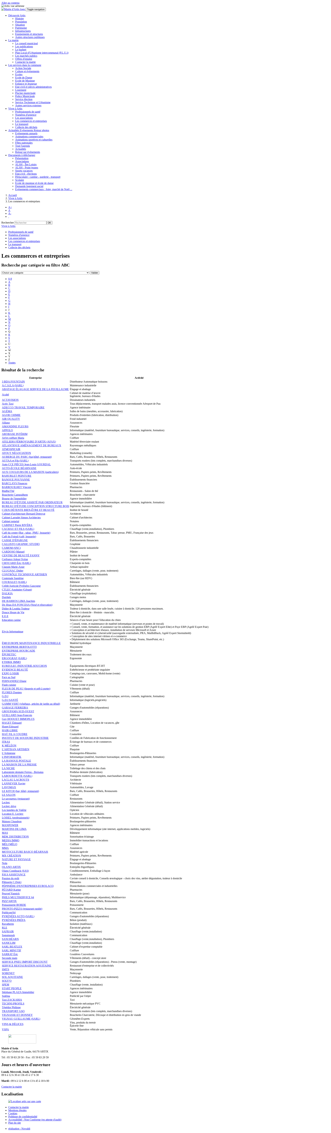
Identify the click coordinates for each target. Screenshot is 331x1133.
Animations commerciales (29, 136)
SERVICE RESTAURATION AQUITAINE (26, 965)
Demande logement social (29, 186)
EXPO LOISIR (10, 673)
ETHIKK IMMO (11, 662)
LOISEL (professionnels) (15, 817)
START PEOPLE (12, 988)
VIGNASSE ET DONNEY (17, 1014)
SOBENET (8, 973)
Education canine (11, 620)
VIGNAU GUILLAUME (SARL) (21, 1018)
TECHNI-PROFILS (13, 1003)
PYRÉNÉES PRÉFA (14, 920)
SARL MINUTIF (11, 950)
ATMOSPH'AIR (11, 449)
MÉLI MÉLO (9, 844)
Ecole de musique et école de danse (34, 183)
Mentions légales (17, 1110)
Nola (4, 863)
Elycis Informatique (12, 631)
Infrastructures (23, 30)
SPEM (5, 984)
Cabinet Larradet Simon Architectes (21, 517)
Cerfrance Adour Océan (15, 559)
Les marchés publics (26, 55)
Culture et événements (27, 71)
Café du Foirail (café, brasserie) (19, 536)
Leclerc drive (9, 806)
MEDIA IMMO (10, 840)
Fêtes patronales (24, 142)
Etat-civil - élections (26, 173)
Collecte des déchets (26, 127)
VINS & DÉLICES (12, 1024)
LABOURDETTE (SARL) (17, 775)
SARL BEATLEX (12, 946)
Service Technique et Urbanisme (33, 102)
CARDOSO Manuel (13, 551)
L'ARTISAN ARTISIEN (15, 749)
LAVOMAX (9, 787)
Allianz (6, 422)
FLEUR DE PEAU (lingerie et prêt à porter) (26, 688)
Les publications (24, 46)
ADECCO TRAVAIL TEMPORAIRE (23, 407)
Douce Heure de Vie (13, 612)
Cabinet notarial (10, 521)
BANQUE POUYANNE (16, 479)
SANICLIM (8, 942)
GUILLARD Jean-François (17, 715)
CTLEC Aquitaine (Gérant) (17, 589)
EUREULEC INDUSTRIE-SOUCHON (24, 665)
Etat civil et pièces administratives (33, 86)
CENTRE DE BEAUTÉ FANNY (21, 555)
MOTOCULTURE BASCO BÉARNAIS (25, 851)
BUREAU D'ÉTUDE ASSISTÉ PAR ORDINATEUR (32, 502)
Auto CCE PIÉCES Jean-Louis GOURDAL (26, 464)
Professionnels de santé (27, 111)
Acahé (5, 394)
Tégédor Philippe (11, 1007)
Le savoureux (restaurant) (16, 798)
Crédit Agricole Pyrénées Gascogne (21, 585)
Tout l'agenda (22, 145)
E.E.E (5, 616)
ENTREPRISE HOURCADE (18, 650)
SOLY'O (7, 980)
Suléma (6, 996)
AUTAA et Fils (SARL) (15, 460)
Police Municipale (25, 96)
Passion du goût (10, 878)
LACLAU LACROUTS (15, 779)
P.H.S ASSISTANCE (14, 874)
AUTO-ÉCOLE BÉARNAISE (19, 468)
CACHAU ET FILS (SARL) (18, 528)
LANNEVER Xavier (13, 783)
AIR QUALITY (11, 418)
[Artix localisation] (24, 1101)
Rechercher (7, 222)
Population (21, 21)
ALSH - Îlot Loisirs (26, 164)
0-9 (10, 278)
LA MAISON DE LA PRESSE (19, 764)
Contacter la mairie (25, 62)
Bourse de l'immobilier (14, 498)
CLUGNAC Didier (12, 570)
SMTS (5, 969)
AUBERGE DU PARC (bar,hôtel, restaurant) (27, 456)
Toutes (12, 362)
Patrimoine (21, 27)
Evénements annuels (26, 133)
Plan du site (14, 1122)
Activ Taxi (7, 403)
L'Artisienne (8, 753)
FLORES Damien (12, 692)
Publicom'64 (9, 912)
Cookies (12, 1113)
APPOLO (7, 430)
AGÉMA (7, 411)
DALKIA (7, 593)
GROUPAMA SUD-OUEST (18, 711)
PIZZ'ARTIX (9, 901)
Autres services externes (28, 105)
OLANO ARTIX (11, 866)
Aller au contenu (10, 2)
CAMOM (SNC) (11, 547)
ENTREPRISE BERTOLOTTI (19, 646)
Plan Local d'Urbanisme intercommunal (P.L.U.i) (41, 52)
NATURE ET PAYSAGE (16, 859)
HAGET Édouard (12, 722)
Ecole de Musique (25, 80)
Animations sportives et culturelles (33, 139)
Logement (20, 89)
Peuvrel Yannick (11, 893)
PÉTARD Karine (11, 889)
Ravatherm (8, 923)
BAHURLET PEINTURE (16, 475)
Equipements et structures (29, 34)
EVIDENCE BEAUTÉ (15, 669)
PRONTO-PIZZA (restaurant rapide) (22, 908)
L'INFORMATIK (11, 756)
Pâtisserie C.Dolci (11, 882)
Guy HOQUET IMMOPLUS (18, 719)
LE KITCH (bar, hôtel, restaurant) (20, 791)
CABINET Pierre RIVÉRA (17, 525)
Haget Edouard (10, 726)
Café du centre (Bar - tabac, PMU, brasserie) (26, 532)
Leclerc (6, 802)
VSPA (5, 1029)
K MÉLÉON (9, 745)
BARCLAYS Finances (14, 483)
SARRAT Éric (10, 954)
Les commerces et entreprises (31, 121)
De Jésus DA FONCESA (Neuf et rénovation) (27, 604)
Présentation (21, 158)
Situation (20, 24)
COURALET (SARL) (14, 582)
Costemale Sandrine (13, 578)
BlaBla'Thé (8, 490)
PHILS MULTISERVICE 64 (18, 897)
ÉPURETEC (9, 654)
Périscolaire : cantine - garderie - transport (37, 176)
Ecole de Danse (23, 77)
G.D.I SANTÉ (10, 700)
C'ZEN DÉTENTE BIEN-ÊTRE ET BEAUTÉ (28, 509)
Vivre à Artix (15, 198)
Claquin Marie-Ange (13, 566)
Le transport (21, 124)
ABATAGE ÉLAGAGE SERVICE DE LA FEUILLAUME (35, 389)
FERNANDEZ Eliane (14, 681)
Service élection (23, 99)
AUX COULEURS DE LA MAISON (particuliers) (30, 472)
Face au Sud (8, 677)
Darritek (6, 597)
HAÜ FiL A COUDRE (14, 734)
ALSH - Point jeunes (26, 167)
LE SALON (9, 794)
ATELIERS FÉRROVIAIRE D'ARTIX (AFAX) (29, 441)
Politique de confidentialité (22, 1116)
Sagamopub (8, 935)
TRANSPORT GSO (13, 1011)
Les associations (24, 117)
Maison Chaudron (12, 821)
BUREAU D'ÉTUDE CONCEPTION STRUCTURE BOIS (35, 506)
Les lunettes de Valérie (14, 810)
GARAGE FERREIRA (15, 707)
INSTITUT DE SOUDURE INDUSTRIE (25, 737)
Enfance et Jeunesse (26, 83)
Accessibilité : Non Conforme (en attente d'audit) (34, 1119)
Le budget (20, 49)
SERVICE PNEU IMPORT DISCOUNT (25, 961)
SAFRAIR (8, 931)
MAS (5, 832)
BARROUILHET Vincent (16, 487)
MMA (5, 848)
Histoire (19, 18)
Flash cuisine (9, 684)
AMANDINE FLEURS (15, 426)
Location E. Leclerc (12, 813)
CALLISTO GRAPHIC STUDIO (21, 544)
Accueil (12, 195)
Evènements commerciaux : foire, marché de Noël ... (43, 189)
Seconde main (9, 958)
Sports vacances (24, 170)
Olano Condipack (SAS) (15, 870)
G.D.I (5, 696)
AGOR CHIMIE (11, 415)
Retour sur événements (27, 152)
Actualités (20, 148)
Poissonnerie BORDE (14, 904)
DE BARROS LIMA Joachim (18, 601)
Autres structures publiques (30, 37)
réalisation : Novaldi (19, 1128)
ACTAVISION (10, 399)
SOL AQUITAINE (12, 977)
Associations (22, 161)
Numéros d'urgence (25, 114)
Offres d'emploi (23, 58)
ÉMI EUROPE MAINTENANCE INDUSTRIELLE (31, 643)
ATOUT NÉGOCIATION (16, 453)
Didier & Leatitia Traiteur (15, 608)
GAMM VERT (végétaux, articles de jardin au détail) (31, 703)
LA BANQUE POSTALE (16, 760)
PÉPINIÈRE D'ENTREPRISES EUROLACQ (28, 885)
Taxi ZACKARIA (12, 999)
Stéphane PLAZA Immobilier (18, 992)
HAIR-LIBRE (10, 730)
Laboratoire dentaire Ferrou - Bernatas (22, 772)
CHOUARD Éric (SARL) (16, 563)
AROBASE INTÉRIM (14, 434)
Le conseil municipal (26, 43)
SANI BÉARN (10, 939)
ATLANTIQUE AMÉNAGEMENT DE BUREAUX (31, 445)
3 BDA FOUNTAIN (13, 381)
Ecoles (18, 74)
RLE (4, 927)
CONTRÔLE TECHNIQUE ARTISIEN (24, 574)
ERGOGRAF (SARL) (14, 658)
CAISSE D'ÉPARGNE (15, 540)
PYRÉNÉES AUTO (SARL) (18, 916)
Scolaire (19, 180)
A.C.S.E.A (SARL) (12, 385)
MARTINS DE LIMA (14, 829)
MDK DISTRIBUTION (15, 836)
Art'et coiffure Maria (13, 437)
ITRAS (6, 741)
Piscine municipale (25, 93)
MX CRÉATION (11, 855)
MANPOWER (10, 825)
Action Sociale (23, 68)
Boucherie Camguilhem (15, 494)
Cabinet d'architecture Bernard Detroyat (23, 513)
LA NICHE (8, 768)
